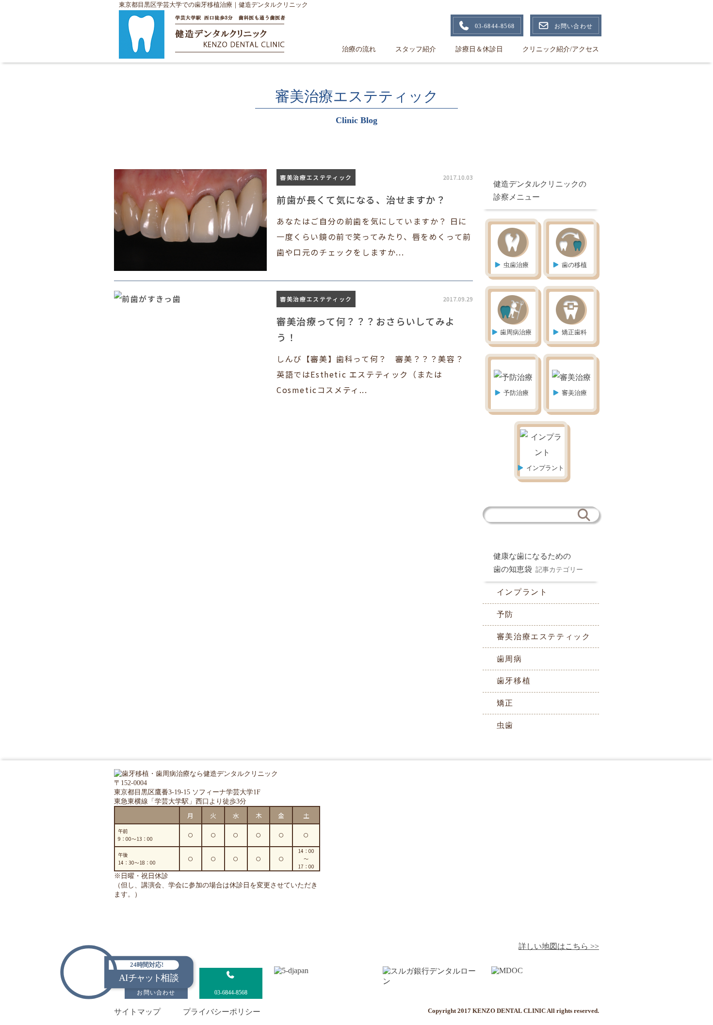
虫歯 (505, 725)
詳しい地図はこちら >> (559, 946)
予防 (505, 614)
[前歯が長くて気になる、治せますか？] (293, 220)
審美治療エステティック (544, 636)
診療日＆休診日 (479, 49)
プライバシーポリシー (221, 1012)
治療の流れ (359, 49)
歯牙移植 (514, 681)
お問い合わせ (573, 26)
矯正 (505, 703)
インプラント (522, 592)
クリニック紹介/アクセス (560, 49)
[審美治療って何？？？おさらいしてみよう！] (293, 344)
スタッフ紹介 (415, 49)
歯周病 (509, 659)
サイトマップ (137, 1012)
